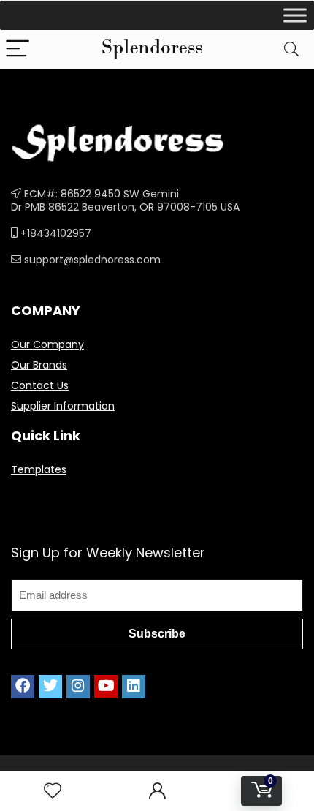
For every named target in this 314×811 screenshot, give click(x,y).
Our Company (47, 344)
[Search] (291, 49)
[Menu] (17, 49)
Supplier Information (63, 406)
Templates (38, 469)
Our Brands (39, 365)
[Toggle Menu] (295, 15)
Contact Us (40, 385)
